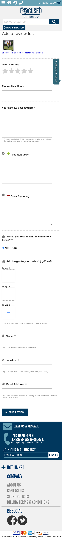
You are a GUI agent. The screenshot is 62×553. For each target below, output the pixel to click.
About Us (14, 485)
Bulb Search (15, 27)
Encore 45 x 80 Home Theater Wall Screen (22, 52)
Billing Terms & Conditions (28, 502)
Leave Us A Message (26, 426)
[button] (5, 71)
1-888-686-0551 (27, 439)
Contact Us (15, 490)
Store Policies (18, 496)
